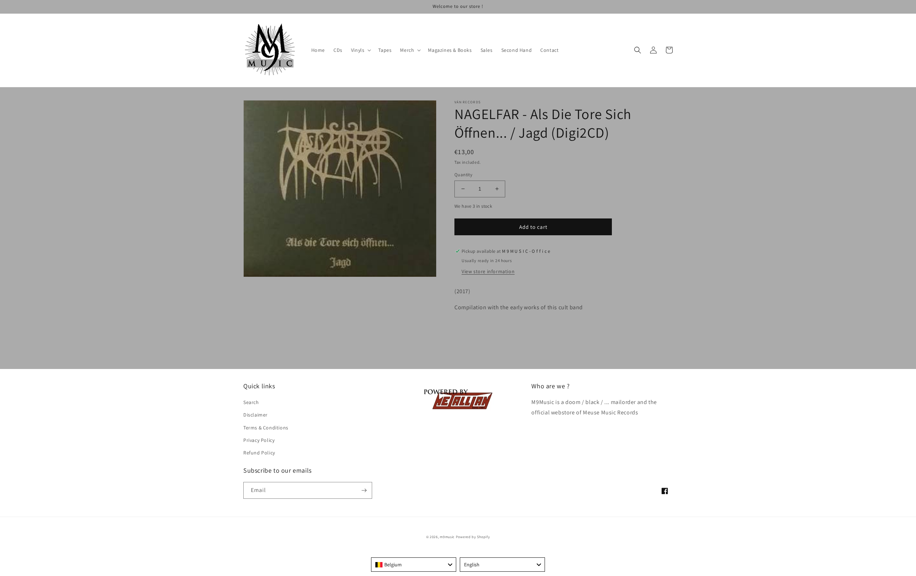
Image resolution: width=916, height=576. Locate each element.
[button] (360, 50)
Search (251, 402)
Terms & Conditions (265, 427)
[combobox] (413, 564)
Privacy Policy (258, 440)
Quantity (463, 175)
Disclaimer (255, 415)
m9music (447, 537)
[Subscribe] (364, 490)
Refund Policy (259, 452)
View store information (488, 271)
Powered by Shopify (473, 537)
